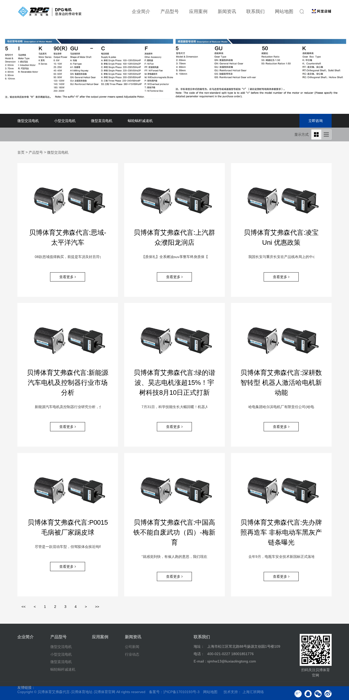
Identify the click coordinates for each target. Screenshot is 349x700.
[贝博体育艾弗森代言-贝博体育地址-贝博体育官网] (49, 11)
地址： (199, 646)
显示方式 (301, 134)
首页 (21, 152)
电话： (199, 654)
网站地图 (284, 11)
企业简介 (141, 11)
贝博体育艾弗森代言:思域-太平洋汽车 (67, 237)
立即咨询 (315, 121)
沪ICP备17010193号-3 (181, 692)
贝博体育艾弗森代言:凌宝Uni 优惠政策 (281, 237)
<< (23, 607)
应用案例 (198, 11)
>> (97, 607)
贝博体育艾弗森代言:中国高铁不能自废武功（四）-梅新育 (174, 532)
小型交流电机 (65, 121)
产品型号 (169, 11)
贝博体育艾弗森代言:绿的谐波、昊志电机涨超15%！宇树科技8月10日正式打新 (174, 382)
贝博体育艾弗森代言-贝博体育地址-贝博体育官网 (76, 692)
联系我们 (255, 11)
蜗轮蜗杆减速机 (140, 121)
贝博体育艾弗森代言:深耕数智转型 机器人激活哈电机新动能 (281, 382)
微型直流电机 (101, 121)
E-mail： (200, 661)
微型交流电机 (28, 121)
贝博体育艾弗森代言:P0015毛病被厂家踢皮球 (68, 527)
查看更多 (67, 277)
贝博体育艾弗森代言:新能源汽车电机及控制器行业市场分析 (67, 382)
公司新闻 (132, 647)
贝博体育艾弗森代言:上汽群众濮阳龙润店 (174, 237)
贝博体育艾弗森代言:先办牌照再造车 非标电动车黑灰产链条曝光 (281, 532)
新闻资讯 (227, 11)
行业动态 (132, 654)
